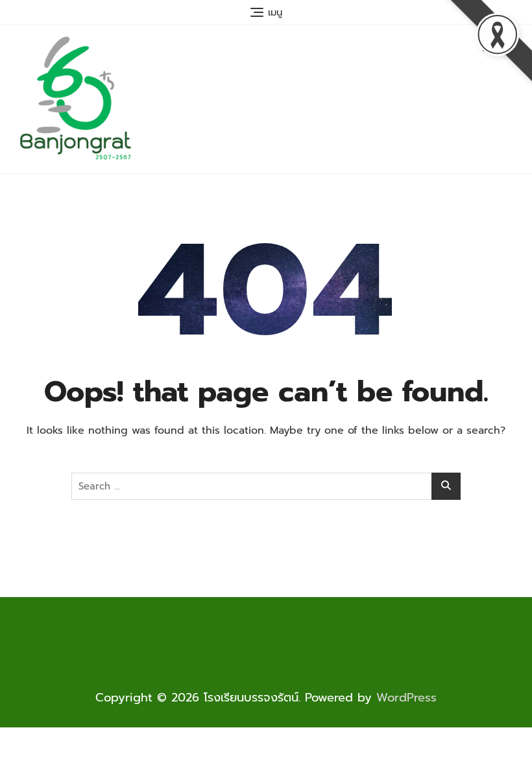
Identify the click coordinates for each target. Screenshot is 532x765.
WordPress (406, 697)
